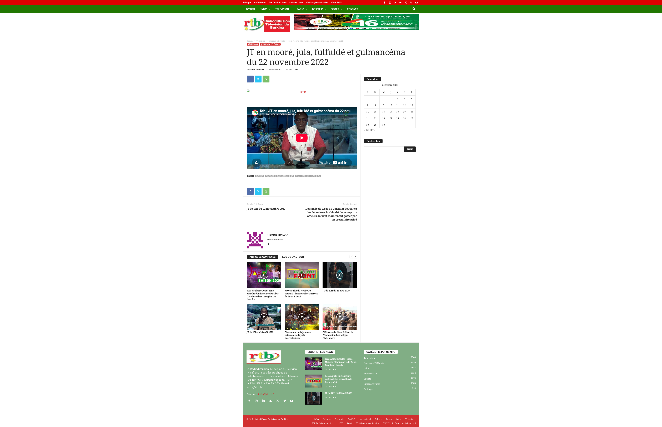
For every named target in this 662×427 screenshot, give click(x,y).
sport (335, 9)
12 (404, 105)
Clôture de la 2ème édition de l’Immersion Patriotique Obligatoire (338, 335)
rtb (313, 176)
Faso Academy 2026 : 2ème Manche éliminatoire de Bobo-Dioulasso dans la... (341, 362)
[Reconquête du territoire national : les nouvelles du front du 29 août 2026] (302, 275)
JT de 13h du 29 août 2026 (260, 332)
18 (397, 112)
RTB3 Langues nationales (317, 2)
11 (397, 105)
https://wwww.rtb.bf (275, 240)
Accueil (250, 9)
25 (397, 118)
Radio (300, 9)
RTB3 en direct (345, 423)
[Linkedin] (395, 2)
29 (375, 125)
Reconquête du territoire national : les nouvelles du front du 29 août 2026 (301, 293)
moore (305, 176)
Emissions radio (372, 384)
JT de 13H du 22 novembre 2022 (266, 208)
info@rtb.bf (266, 394)
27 (411, 118)
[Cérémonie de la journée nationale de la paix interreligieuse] (302, 317)
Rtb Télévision (260, 2)
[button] (414, 9)
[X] (406, 2)
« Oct (366, 130)
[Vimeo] (411, 2)
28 (367, 125)
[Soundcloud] (400, 2)
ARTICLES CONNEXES (262, 256)
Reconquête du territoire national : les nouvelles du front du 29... (338, 379)
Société (367, 378)
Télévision (282, 9)
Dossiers (317, 9)
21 (367, 118)
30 (383, 125)
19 (404, 112)
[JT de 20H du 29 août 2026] (340, 275)
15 (375, 112)
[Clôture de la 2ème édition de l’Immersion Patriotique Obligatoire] (340, 317)
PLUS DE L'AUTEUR (292, 256)
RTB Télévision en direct (323, 423)
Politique (247, 2)
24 (391, 118)
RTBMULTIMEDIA (257, 69)
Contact (352, 9)
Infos (263, 9)
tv (319, 176)
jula (297, 176)
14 (367, 112)
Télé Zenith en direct (278, 2)
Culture (378, 419)
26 (404, 118)
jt (292, 176)
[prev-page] (351, 257)
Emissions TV (371, 373)
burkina (259, 176)
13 (411, 105)
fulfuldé (270, 176)
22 (375, 118)
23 (383, 118)
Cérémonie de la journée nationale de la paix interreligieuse (298, 335)
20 (411, 112)
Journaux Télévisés (277, 41)
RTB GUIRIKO (336, 2)
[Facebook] (384, 2)
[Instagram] (390, 2)
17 (391, 112)
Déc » (372, 130)
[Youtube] (416, 2)
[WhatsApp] (266, 79)
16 (383, 112)
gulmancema (282, 176)
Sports (389, 419)
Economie (339, 419)
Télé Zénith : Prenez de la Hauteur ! (399, 423)
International (365, 419)
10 (391, 105)
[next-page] (355, 257)
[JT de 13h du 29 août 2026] (264, 317)
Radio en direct (296, 2)
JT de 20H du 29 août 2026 (336, 290)
